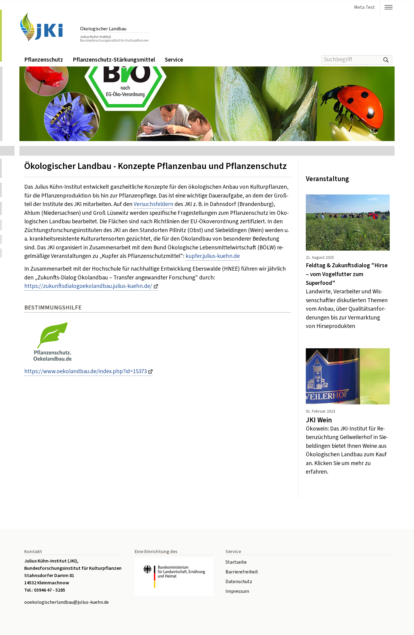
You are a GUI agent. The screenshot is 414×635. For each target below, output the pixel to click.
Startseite (236, 562)
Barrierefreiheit (241, 572)
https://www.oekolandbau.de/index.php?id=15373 (85, 371)
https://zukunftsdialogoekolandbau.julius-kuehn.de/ (88, 286)
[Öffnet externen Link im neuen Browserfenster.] (174, 576)
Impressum (237, 591)
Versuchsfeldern (153, 204)
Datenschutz (238, 581)
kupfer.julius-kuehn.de (212, 256)
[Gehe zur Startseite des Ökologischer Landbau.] (46, 27)
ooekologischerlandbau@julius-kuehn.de (66, 602)
